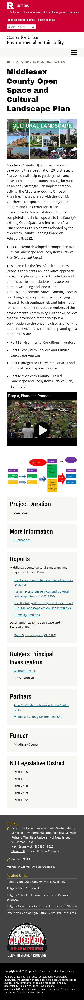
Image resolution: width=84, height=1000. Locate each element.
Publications (22, 540)
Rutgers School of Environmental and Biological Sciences (39, 897)
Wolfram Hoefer (24, 671)
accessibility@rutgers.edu (19, 989)
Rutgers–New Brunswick (21, 20)
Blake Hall (18, 851)
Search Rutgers (46, 20)
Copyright (9, 971)
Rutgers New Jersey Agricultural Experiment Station (42, 906)
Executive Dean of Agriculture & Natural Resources (41, 913)
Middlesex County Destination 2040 (38, 717)
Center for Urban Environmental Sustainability (35, 40)
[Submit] (33, 26)
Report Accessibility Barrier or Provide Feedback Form (39, 990)
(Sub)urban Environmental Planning (40, 62)
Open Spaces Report (35, 635)
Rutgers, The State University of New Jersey (36, 882)
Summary (27, 615)
